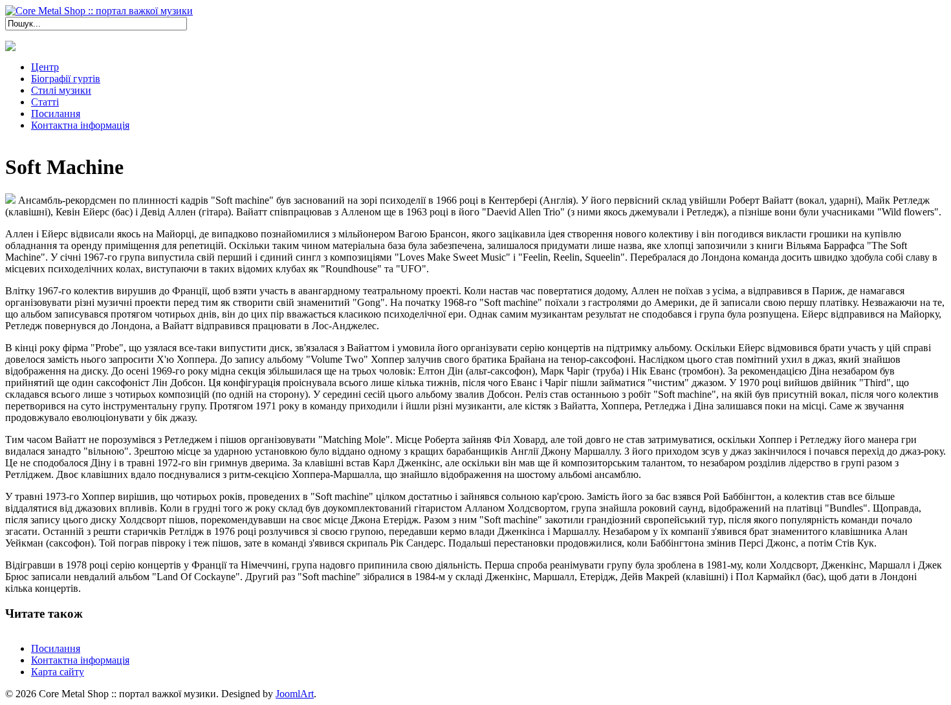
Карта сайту (57, 671)
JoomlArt (295, 693)
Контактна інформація (80, 660)
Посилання (55, 648)
